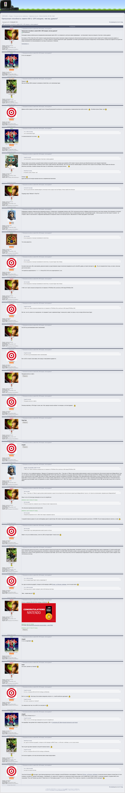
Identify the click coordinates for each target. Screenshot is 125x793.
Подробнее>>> (25, 43)
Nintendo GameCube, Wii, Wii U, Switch (47, 16)
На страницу (112, 22)
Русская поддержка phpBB (60, 790)
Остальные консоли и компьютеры (21, 16)
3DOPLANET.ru (5, 16)
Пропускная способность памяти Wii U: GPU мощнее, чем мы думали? (30, 19)
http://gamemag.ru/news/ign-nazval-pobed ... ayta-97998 (40, 625)
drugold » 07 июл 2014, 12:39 (30, 467)
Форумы (11, 16)
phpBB (66, 789)
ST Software (52, 790)
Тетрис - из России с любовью (59, 584)
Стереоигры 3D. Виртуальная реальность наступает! (65, 722)
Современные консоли (33, 16)
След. (121, 22)
